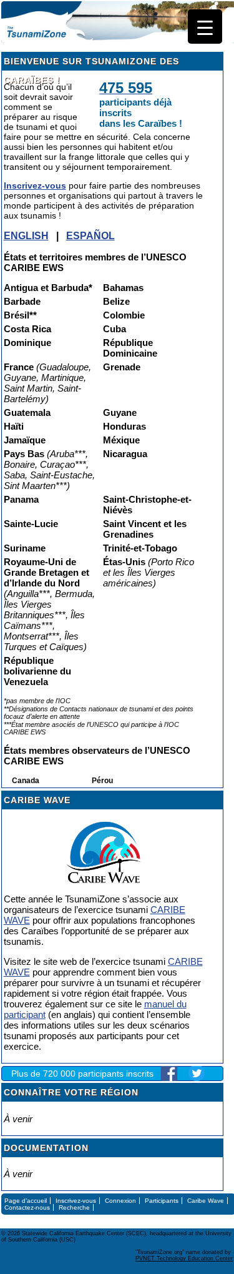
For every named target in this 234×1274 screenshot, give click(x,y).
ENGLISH (26, 235)
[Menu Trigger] (205, 26)
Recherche (74, 1207)
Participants (161, 1200)
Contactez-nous (27, 1207)
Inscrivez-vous (35, 185)
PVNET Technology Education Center (184, 1258)
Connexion (120, 1200)
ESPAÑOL (90, 235)
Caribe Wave (205, 1200)
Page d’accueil (25, 1200)
